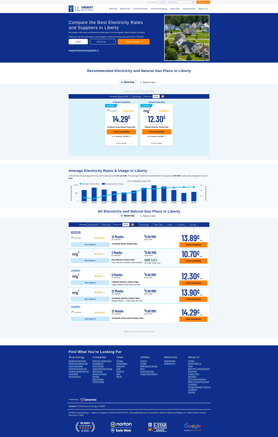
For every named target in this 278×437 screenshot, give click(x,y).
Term (144, 225)
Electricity (113, 9)
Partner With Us (194, 363)
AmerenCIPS (123, 96)
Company (181, 225)
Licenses (191, 392)
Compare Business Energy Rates (84, 50)
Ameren (143, 361)
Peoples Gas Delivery (148, 374)
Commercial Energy (159, 9)
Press (190, 366)
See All (119, 376)
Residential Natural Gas (78, 363)
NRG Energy (97, 371)
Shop (132, 41)
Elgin (118, 374)
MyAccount (203, 9)
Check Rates (202, 2)
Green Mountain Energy (102, 369)
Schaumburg (121, 363)
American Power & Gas (102, 361)
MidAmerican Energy (148, 366)
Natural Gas (125, 9)
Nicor (142, 369)
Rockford (120, 371)
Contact (191, 361)
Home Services (189, 9)
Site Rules (192, 376)
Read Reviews (169, 361)
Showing (113, 96)
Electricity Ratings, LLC (177, 412)
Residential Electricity (77, 361)
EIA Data (137, 181)
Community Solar (140, 9)
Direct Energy (98, 366)
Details (122, 143)
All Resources (169, 363)
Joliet (118, 369)
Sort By (193, 225)
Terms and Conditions (197, 379)
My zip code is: (152, 2)
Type (159, 225)
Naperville (120, 366)
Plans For (148, 96)
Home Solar (175, 9)
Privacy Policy (193, 374)
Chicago (119, 361)
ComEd (143, 363)
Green (170, 225)
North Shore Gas (147, 371)
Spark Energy (98, 379)
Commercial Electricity (78, 369)
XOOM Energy (98, 382)
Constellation (98, 363)
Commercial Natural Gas (79, 371)
